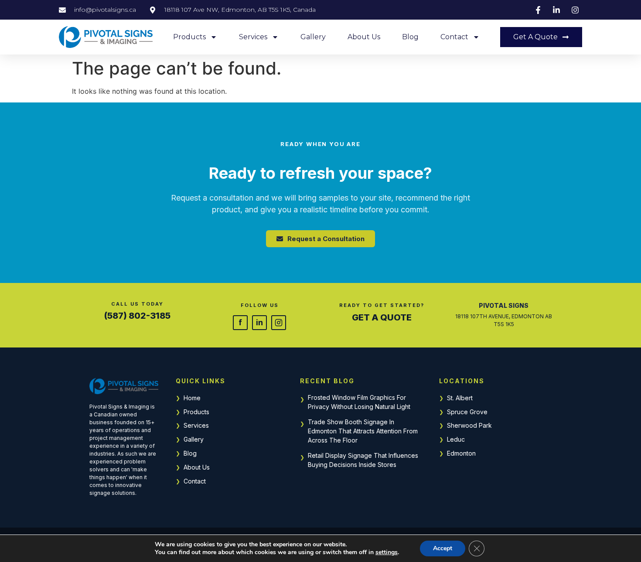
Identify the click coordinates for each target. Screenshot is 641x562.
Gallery (313, 37)
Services (253, 37)
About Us (364, 37)
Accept (442, 548)
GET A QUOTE (382, 317)
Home (192, 398)
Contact (454, 37)
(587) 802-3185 (137, 315)
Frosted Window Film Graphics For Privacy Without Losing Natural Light (359, 402)
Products (189, 37)
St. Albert (460, 398)
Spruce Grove (467, 412)
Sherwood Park (469, 425)
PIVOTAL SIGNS (503, 305)
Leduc (456, 439)
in (259, 322)
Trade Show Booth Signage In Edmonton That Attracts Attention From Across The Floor (363, 431)
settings (386, 552)
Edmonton (461, 453)
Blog (410, 37)
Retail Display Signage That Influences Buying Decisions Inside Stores (363, 460)
